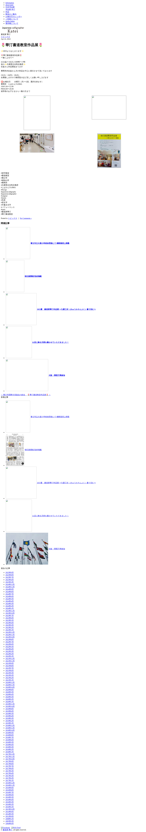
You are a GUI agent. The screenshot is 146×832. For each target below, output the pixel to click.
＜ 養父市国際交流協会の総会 (14, 395)
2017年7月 (9, 766)
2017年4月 (9, 773)
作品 (7, 12)
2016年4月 (9, 800)
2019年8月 (9, 709)
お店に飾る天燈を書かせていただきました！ (50, 342)
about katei (9, 5)
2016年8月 (9, 790)
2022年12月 (10, 632)
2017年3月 (9, 776)
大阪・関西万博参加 (57, 375)
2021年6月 (9, 670)
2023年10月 (10, 613)
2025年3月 (9, 582)
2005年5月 (9, 821)
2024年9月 (9, 589)
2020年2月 (9, 699)
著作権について (11, 23)
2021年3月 (9, 675)
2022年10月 (10, 637)
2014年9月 (9, 812)
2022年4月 (9, 649)
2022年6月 (9, 644)
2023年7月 (9, 615)
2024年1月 (9, 608)
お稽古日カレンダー (13, 17)
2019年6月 (9, 711)
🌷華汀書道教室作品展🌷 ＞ (39, 395)
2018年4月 (9, 745)
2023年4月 (9, 623)
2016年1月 (9, 807)
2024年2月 (9, 606)
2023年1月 (9, 630)
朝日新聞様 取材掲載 (33, 276)
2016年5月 (9, 797)
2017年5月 (9, 771)
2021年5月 (9, 673)
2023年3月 (9, 625)
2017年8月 (9, 764)
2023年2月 (9, 627)
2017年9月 (9, 761)
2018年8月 (9, 735)
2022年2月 (9, 654)
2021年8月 (9, 666)
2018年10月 (10, 730)
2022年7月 (9, 642)
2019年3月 (9, 718)
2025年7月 (9, 577)
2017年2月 (9, 778)
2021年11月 (10, 661)
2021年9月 (9, 663)
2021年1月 (9, 680)
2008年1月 (9, 819)
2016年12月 (10, 783)
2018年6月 (9, 740)
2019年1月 (9, 723)
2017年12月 (10, 754)
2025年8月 (9, 575)
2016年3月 (9, 802)
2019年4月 (9, 716)
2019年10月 (10, 706)
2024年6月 (9, 596)
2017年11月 (10, 757)
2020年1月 (9, 702)
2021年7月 (9, 668)
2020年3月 (9, 697)
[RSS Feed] (16, 828)
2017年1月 (9, 780)
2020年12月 (10, 682)
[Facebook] (6, 828)
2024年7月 (9, 594)
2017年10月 (10, 759)
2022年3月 (9, 651)
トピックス (5, 37)
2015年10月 (10, 809)
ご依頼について (11, 19)
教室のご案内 (10, 14)
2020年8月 (9, 690)
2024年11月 (10, 587)
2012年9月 (9, 816)
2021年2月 (9, 678)
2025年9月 (9, 572)
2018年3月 (9, 747)
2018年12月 (10, 725)
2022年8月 (9, 639)
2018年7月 (9, 737)
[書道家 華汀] (13, 32)
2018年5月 (9, 742)
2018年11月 (10, 728)
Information (9, 3)
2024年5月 (9, 599)
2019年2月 (9, 721)
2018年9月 (9, 733)
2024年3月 (9, 604)
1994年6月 (9, 823)
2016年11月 (10, 785)
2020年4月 (9, 694)
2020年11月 (10, 685)
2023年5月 (9, 620)
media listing (10, 21)
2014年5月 (9, 814)
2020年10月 (10, 687)
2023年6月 (9, 618)
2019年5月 (9, 714)
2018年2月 (9, 749)
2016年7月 (9, 792)
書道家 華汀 (7, 830)
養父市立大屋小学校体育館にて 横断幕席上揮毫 (50, 243)
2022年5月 (9, 647)
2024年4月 (9, 601)
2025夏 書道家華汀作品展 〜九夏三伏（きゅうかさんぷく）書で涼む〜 (66, 309)
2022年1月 (9, 656)
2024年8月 (9, 592)
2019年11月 (10, 704)
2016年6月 (9, 795)
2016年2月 (9, 804)
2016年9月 (9, 788)
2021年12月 (10, 659)
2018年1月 (9, 752)
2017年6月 (9, 768)
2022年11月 (10, 635)
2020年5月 (9, 692)
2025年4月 (9, 580)
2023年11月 (10, 611)
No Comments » (26, 218)
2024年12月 (10, 584)
